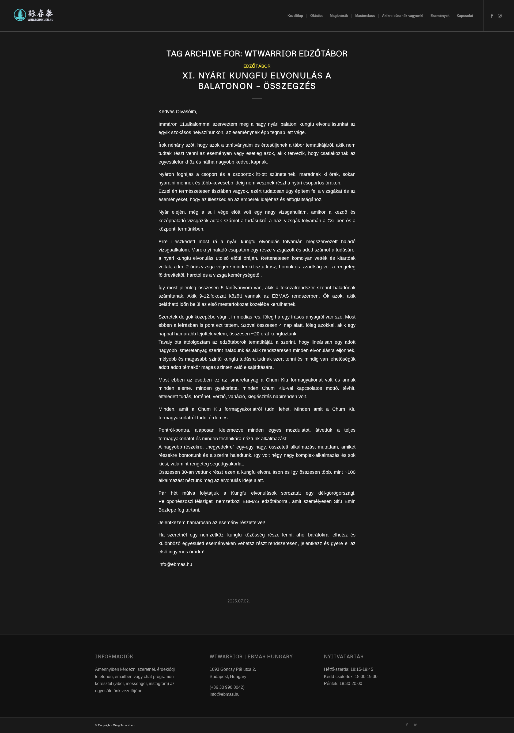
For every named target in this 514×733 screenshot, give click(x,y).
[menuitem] (295, 15)
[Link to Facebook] (492, 16)
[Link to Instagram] (500, 16)
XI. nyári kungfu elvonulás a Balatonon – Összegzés (257, 80)
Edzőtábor (257, 66)
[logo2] (33, 15)
